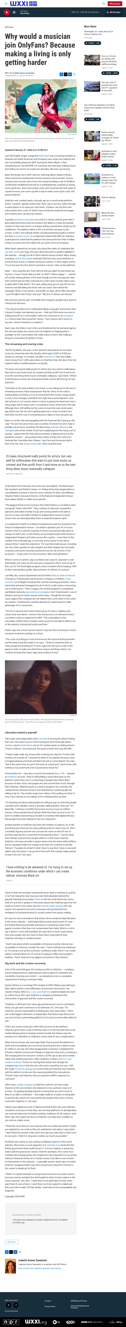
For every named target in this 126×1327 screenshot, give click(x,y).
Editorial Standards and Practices (80, 1307)
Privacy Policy (50, 1306)
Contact (48, 1301)
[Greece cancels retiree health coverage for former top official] (92, 136)
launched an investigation (38, 592)
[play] (7, 12)
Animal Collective (59, 427)
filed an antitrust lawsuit (63, 575)
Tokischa (39, 899)
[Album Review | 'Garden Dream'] (92, 217)
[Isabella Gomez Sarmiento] (10, 1266)
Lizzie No (42, 738)
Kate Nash (44, 155)
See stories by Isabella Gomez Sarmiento (39, 1268)
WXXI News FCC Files (79, 1301)
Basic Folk (59, 773)
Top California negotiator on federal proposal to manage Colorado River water (99, 108)
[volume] (14, 12)
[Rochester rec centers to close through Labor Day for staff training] (92, 179)
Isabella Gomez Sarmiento (23, 73)
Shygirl (8, 265)
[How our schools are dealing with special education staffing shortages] (92, 60)
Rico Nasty (27, 258)
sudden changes (24, 1084)
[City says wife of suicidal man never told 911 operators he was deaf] (92, 86)
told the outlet (52, 906)
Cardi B (17, 258)
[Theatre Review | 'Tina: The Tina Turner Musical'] (92, 232)
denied (22, 1065)
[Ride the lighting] (92, 201)
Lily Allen (9, 252)
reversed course (22, 236)
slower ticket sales (33, 443)
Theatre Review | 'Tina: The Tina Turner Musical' (108, 231)
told (39, 489)
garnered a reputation (24, 219)
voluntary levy (53, 1145)
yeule (17, 252)
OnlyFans (12, 776)
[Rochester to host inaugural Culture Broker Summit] (92, 155)
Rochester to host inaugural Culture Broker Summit (109, 154)
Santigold (9, 430)
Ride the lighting (108, 197)
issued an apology (24, 1069)
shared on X (50, 356)
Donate (116, 3)
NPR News (9, 27)
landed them (26, 745)
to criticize (16, 1062)
